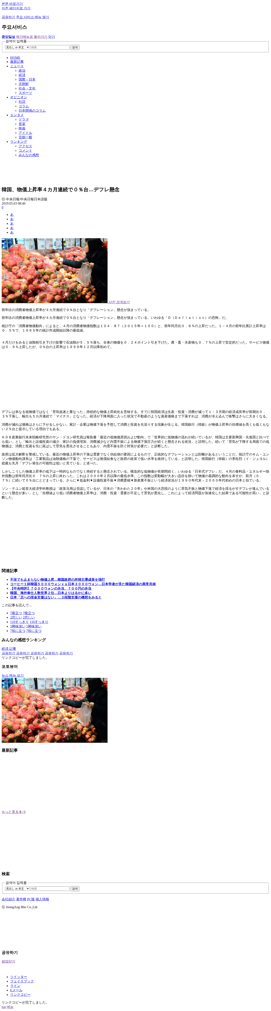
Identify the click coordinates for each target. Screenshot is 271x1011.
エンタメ (17, 115)
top (4, 1007)
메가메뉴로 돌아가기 (31, 37)
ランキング (18, 141)
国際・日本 (27, 79)
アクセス (25, 146)
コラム (24, 106)
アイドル (25, 133)
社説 (22, 101)
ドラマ (24, 119)
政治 (22, 70)
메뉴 (10, 1007)
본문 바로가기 (12, 4)
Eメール (16, 990)
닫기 (51, 37)
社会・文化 (27, 88)
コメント (25, 150)
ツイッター (18, 977)
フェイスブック (22, 981)
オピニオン (18, 97)
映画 (22, 128)
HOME (15, 57)
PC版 (31, 899)
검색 (75, 47)
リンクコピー (20, 994)
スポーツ (25, 93)
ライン (15, 986)
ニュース (17, 66)
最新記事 (17, 61)
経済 (22, 75)
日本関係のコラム (32, 110)
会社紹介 (8, 899)
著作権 (21, 899)
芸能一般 (25, 137)
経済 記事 (9, 649)
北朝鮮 (24, 84)
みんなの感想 (29, 155)
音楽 (22, 124)
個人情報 (42, 899)
